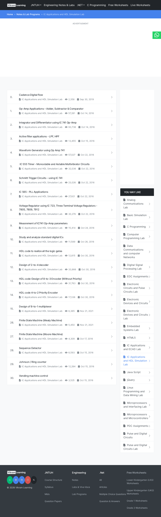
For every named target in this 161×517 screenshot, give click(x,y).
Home (10, 14)
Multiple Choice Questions (112, 494)
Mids (47, 494)
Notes (75, 480)
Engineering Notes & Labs (59, 5)
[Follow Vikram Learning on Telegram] (16, 480)
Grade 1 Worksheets (137, 500)
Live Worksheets (140, 5)
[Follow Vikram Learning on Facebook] (22, 480)
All (100, 480)
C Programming (96, 5)
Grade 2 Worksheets (137, 507)
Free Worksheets (118, 5)
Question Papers (53, 501)
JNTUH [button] (35, 5)
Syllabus (49, 487)
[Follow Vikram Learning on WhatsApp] (10, 480)
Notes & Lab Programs (28, 14)
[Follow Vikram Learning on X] (34, 480)
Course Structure (53, 480)
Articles (103, 487)
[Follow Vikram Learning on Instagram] (28, 480)
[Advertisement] (80, 51)
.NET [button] (80, 5)
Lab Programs (79, 494)
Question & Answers (109, 501)
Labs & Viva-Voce (81, 487)
